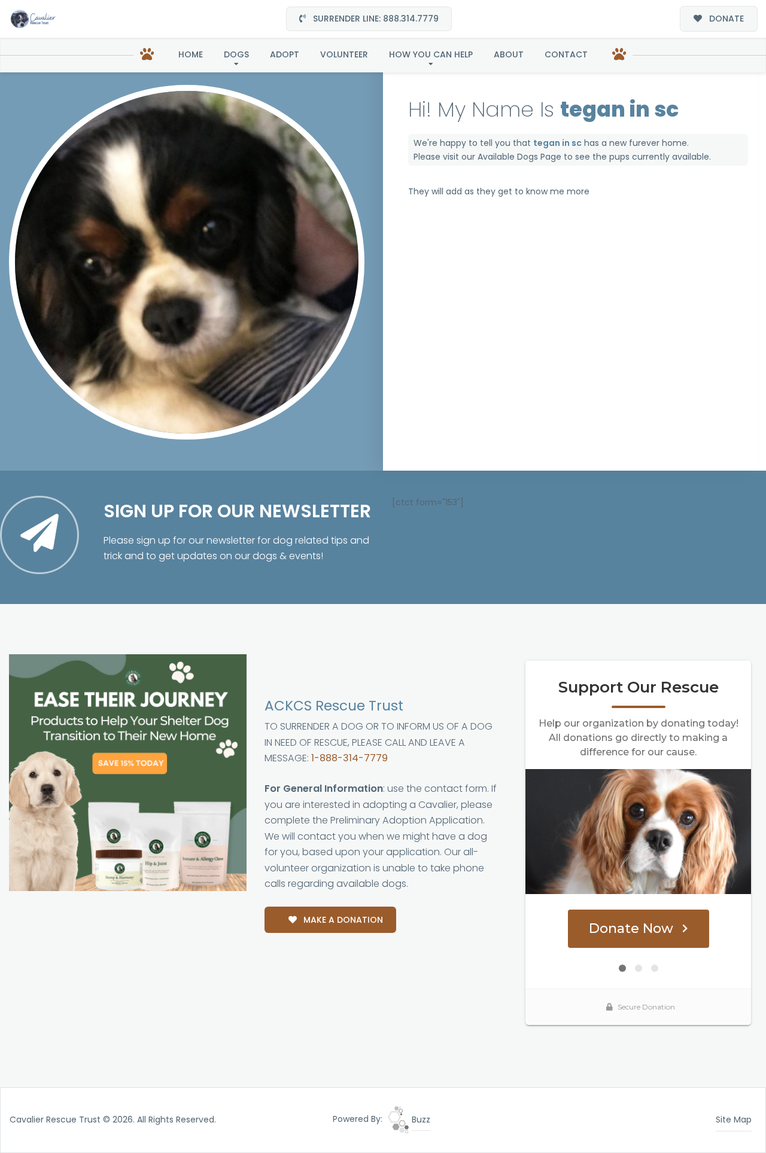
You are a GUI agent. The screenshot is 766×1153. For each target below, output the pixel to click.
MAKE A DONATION (342, 920)
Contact (566, 54)
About (509, 54)
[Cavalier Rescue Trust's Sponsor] (128, 772)
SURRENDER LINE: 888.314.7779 (375, 19)
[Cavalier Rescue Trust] (33, 18)
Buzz (419, 1119)
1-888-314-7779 (349, 758)
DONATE (725, 19)
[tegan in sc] (186, 262)
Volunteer (344, 54)
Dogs (236, 54)
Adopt (284, 54)
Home (190, 54)
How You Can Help (431, 54)
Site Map (734, 1119)
